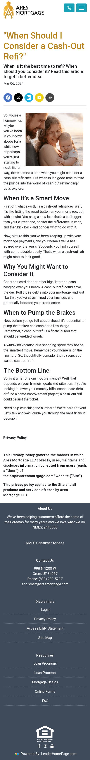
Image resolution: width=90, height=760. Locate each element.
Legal (45, 610)
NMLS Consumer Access (45, 543)
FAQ (45, 701)
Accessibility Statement (45, 628)
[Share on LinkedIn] (28, 97)
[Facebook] (39, 746)
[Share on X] (18, 97)
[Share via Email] (39, 97)
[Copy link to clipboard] (49, 97)
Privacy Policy (45, 619)
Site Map (45, 638)
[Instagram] (45, 746)
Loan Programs (45, 663)
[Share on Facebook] (7, 97)
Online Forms (45, 691)
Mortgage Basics (45, 682)
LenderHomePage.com (58, 754)
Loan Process (45, 673)
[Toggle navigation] (81, 7)
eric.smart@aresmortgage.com (45, 584)
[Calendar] (52, 746)
